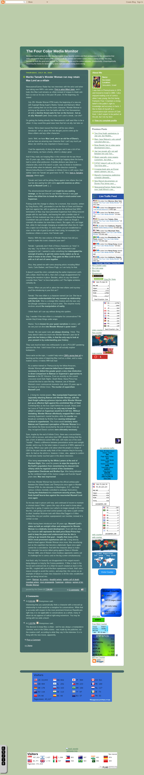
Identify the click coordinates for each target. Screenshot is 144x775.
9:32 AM (31, 601)
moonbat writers (32, 582)
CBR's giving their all (72, 356)
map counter (97, 353)
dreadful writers (56, 580)
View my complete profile (105, 121)
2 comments (74, 590)
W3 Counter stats (99, 266)
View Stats (107, 478)
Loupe (3, 769)
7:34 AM (49, 589)
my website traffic (107, 448)
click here (96, 616)
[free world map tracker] (104, 346)
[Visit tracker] (104, 568)
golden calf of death (71, 580)
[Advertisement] (72, 19)
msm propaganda (47, 582)
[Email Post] (82, 590)
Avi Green (106, 80)
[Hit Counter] (109, 276)
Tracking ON (116, 263)
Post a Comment (33, 640)
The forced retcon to (101, 209)
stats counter (97, 330)
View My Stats (110, 279)
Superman (59, 582)
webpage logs (72, 751)
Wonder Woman (32, 585)
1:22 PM (31, 623)
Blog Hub (96, 271)
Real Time (107, 263)
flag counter (97, 333)
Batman (35, 580)
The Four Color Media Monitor (52, 51)
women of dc (78, 582)
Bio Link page (97, 268)
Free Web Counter (99, 624)
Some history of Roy (106, 227)
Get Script (99, 263)
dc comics (44, 580)
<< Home (28, 646)
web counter (97, 535)
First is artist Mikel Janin (65, 89)
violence (68, 582)
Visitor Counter (107, 572)
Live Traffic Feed (108, 196)
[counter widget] (104, 551)
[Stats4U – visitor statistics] (103, 655)
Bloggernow (97, 273)
